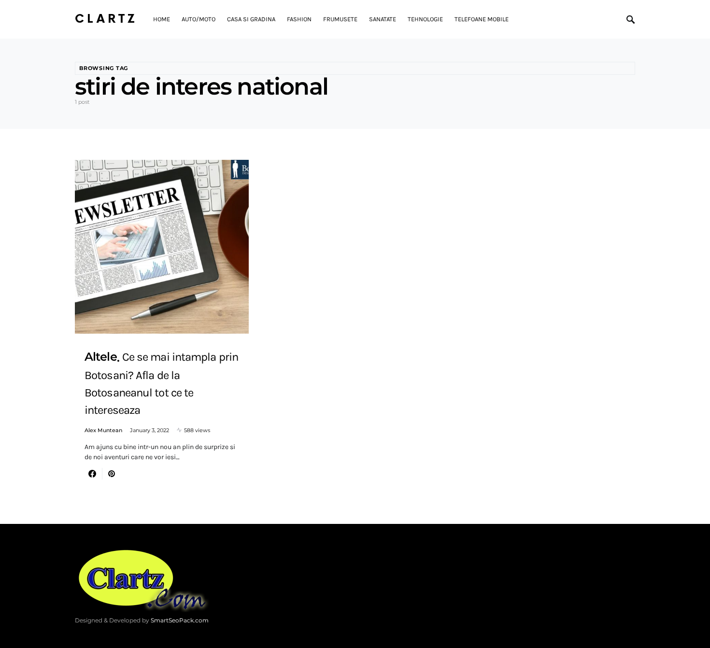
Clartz (106, 19)
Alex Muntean (103, 430)
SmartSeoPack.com (180, 620)
